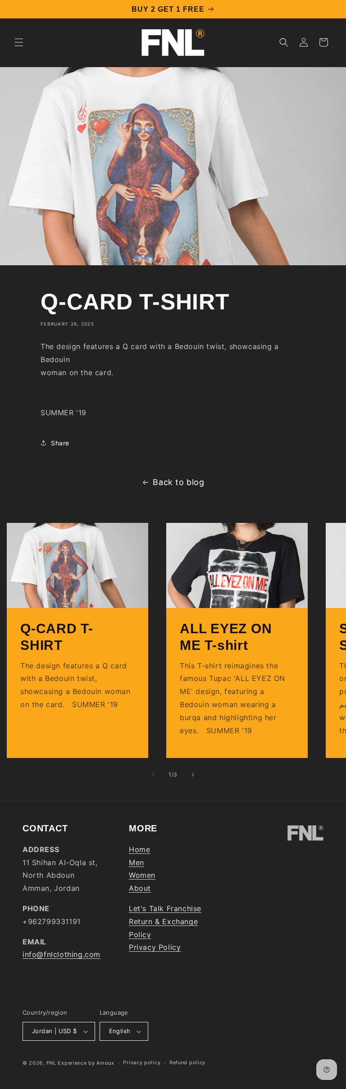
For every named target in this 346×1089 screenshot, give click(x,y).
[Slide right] (193, 775)
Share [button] (60, 443)
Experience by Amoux (86, 1063)
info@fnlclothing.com (61, 954)
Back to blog (178, 482)
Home (139, 849)
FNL (51, 1063)
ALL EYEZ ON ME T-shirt (226, 637)
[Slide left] (153, 775)
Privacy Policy (155, 947)
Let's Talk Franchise (165, 908)
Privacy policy (141, 1062)
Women (142, 875)
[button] (19, 42)
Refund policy (187, 1062)
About (140, 888)
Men (136, 862)
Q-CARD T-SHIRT (56, 637)
